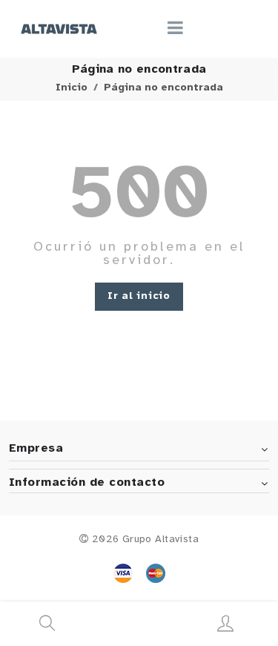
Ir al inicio (138, 296)
